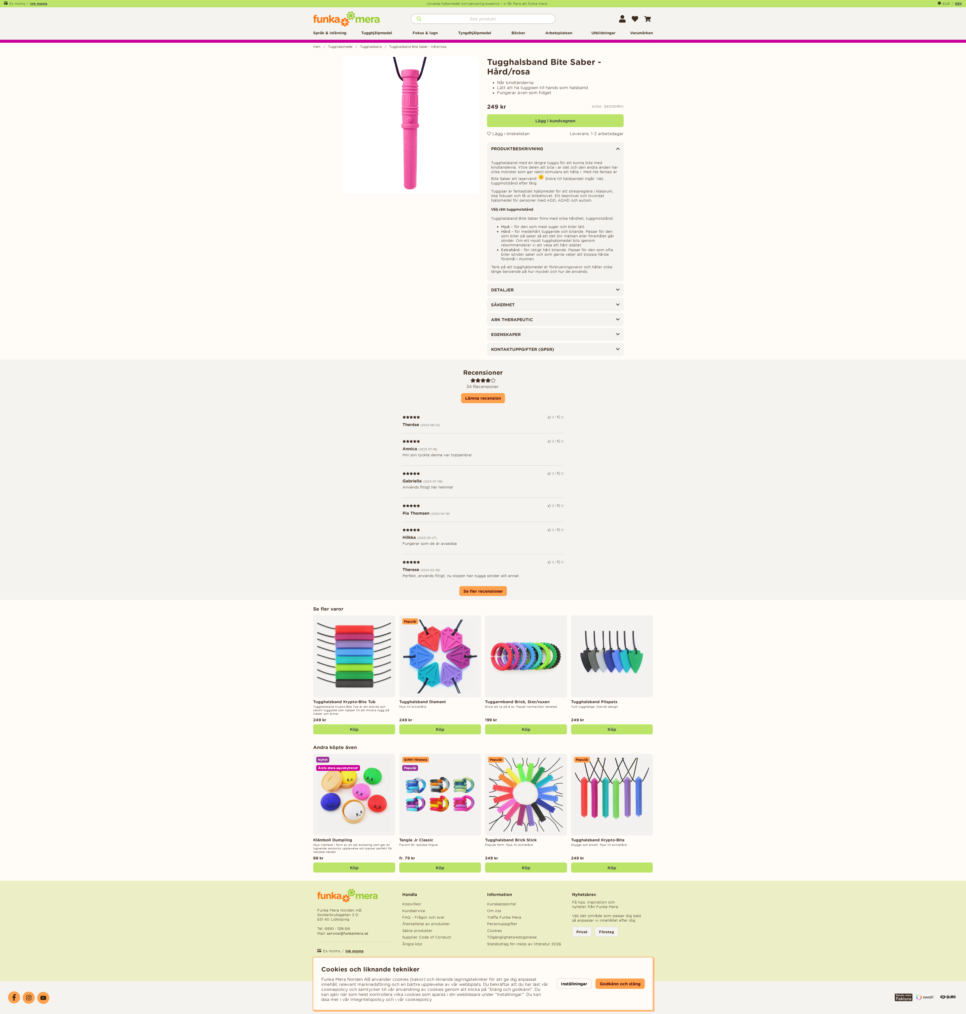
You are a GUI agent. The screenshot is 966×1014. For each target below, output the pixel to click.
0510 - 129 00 (337, 928)
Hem (316, 47)
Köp (354, 729)
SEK (958, 4)
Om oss (494, 911)
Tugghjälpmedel (376, 33)
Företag (606, 932)
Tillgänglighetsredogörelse (512, 937)
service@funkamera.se (347, 933)
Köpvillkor (411, 904)
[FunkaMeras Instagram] (29, 998)
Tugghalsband (371, 47)
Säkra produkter (417, 930)
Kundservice (413, 911)
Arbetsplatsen (558, 33)
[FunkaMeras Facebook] (14, 997)
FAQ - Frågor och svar (423, 917)
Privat (581, 932)
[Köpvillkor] (903, 999)
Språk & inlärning (329, 33)
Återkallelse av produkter (426, 924)
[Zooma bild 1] (410, 125)
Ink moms (38, 4)
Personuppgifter (502, 924)
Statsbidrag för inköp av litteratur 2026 (524, 944)
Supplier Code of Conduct (426, 937)
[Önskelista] (635, 19)
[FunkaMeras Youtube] (43, 998)
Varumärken (641, 33)
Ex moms (17, 4)
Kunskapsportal (501, 904)
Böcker (518, 33)
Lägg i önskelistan (510, 133)
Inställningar (574, 983)
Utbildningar (603, 33)
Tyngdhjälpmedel (474, 33)
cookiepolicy (418, 999)
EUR (946, 4)
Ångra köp (412, 944)
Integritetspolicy (367, 999)
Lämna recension (483, 398)
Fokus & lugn (425, 33)
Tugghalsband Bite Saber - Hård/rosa (417, 47)
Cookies (494, 930)
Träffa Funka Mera (504, 917)
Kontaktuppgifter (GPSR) (522, 349)
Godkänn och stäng (620, 983)
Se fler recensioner (483, 591)
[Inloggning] (622, 19)
